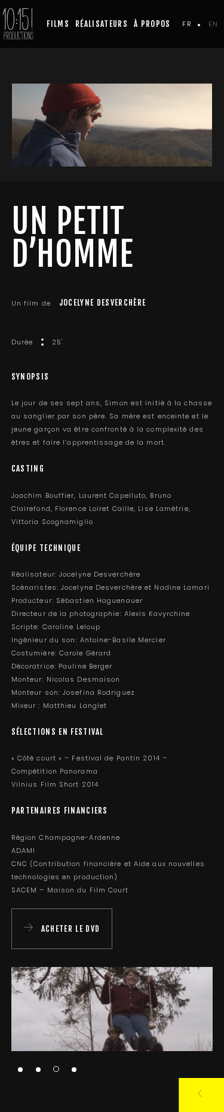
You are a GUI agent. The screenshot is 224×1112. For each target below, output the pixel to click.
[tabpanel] (112, 1009)
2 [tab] (38, 1070)
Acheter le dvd (70, 929)
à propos (152, 24)
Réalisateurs (101, 24)
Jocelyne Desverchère (102, 302)
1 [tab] (20, 1070)
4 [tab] (74, 1070)
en (213, 24)
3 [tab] (56, 1069)
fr (186, 24)
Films (58, 24)
